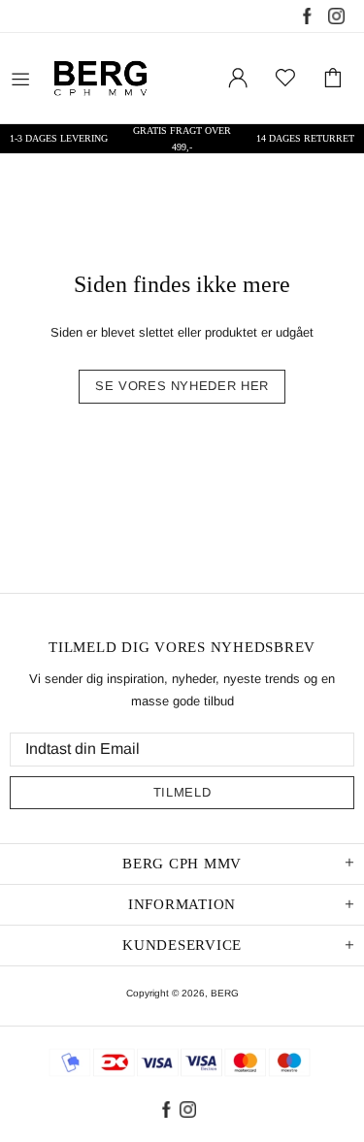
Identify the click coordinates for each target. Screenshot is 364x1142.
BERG (225, 993)
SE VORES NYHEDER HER (182, 385)
